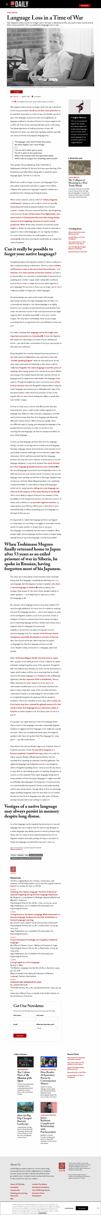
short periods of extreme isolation (37, 272)
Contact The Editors (39, 1184)
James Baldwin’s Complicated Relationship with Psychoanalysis (48, 1125)
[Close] (98, 1208)
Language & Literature (48, 1070)
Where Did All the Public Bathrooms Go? (76, 233)
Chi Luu (15, 96)
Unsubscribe (15, 1190)
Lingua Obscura (12, 13)
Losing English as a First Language (24, 962)
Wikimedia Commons (61, 87)
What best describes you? (45, 1024)
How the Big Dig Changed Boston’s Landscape (77, 248)
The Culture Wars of (76, 243)
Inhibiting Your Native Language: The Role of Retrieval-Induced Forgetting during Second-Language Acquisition (34, 893)
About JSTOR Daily (17, 1184)
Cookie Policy (42, 1213)
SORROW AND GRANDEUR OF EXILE (26, 982)
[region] (50, 1208)
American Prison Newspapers (38, 1194)
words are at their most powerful (43, 110)
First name (17, 1015)
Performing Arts (23, 1070)
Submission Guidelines (40, 1187)
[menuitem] (85, 5)
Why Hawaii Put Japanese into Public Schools (76, 1058)
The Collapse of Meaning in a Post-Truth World (78, 183)
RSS (11, 1198)
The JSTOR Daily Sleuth (41, 1190)
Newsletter (84, 5)
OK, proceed (82, 1208)
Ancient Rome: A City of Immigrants (76, 238)
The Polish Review (35, 858)
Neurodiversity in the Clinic (77, 252)
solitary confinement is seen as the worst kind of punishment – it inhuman (35, 269)
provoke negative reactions (44, 502)
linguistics (20, 855)
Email (15, 1024)
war (27, 855)
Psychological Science (36, 855)
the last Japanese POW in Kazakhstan (35, 679)
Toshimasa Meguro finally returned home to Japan (37, 658)
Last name (40, 1015)
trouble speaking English (21, 360)
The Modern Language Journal (19, 858)
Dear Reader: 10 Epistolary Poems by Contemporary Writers (48, 1078)
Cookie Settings (69, 1208)
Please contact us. (16, 849)
